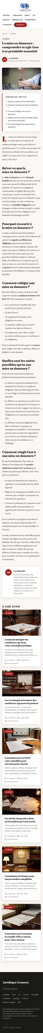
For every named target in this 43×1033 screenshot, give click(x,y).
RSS (19, 1002)
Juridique (17, 15)
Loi (34, 15)
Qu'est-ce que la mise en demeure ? (21, 101)
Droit (27, 15)
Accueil (6, 15)
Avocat (6, 20)
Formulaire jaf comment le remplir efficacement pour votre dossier (18, 936)
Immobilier (17, 20)
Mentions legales (9, 1002)
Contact (20, 25)
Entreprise (30, 20)
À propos (7, 25)
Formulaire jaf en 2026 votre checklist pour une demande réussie (17, 760)
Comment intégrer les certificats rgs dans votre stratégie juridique (18, 642)
